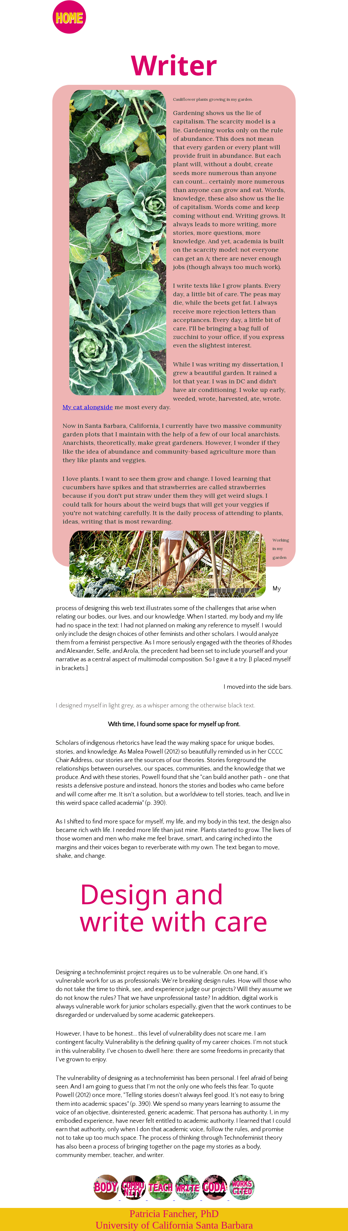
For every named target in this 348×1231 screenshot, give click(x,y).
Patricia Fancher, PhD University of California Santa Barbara (174, 1219)
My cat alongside (88, 407)
